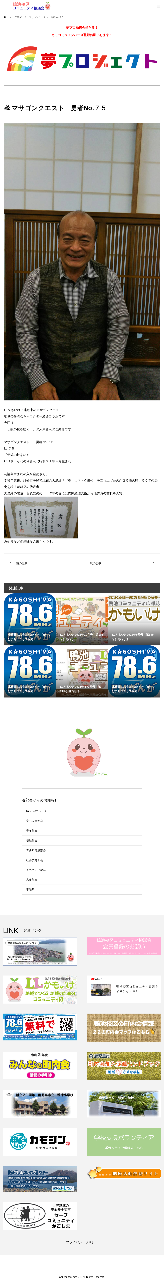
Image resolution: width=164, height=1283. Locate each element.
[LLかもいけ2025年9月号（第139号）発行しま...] (134, 608)
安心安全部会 (34, 820)
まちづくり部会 (36, 870)
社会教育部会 (34, 860)
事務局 (30, 889)
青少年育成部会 (36, 850)
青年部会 (31, 830)
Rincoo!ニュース (36, 811)
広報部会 (31, 879)
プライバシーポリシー (82, 1242)
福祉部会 (31, 840)
